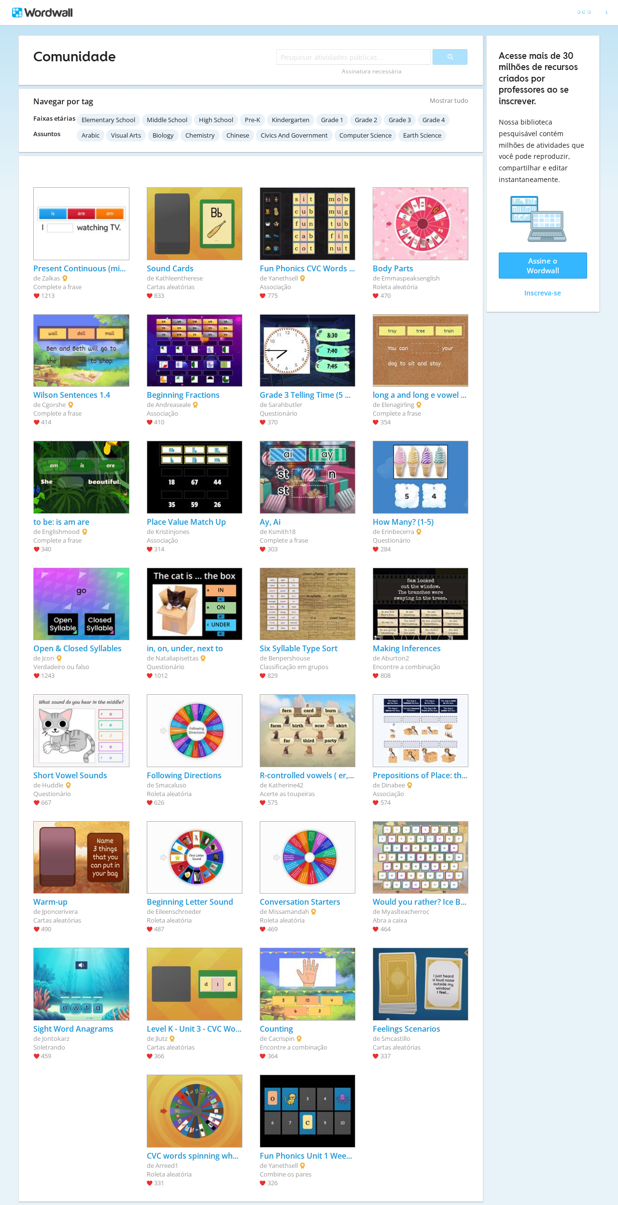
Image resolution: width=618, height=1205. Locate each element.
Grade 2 (366, 119)
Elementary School (108, 119)
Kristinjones (172, 531)
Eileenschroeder (178, 911)
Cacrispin (281, 1038)
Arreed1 (166, 1165)
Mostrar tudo (449, 100)
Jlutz (161, 1038)
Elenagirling (397, 404)
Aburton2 (395, 658)
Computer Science (365, 135)
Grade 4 (433, 119)
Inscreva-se (542, 292)
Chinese (237, 135)
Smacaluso (170, 785)
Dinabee (393, 785)
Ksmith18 (281, 531)
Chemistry (200, 135)
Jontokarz (56, 1038)
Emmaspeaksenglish (410, 278)
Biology (163, 135)
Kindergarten (290, 119)
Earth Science (422, 135)
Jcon (48, 658)
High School (216, 119)
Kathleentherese (179, 278)
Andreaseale (173, 404)
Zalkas (51, 278)
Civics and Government (294, 135)
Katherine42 (285, 785)
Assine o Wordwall (543, 265)
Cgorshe (54, 404)
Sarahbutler (285, 404)
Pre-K (252, 119)
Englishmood (61, 531)
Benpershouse (289, 658)
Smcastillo (395, 1038)
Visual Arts (126, 135)
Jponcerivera (60, 911)
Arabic (90, 135)
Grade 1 (332, 119)
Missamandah (288, 911)
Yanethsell (283, 278)
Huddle (52, 785)
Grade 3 (400, 119)
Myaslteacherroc (405, 911)
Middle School (167, 119)
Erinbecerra (397, 531)
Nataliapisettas (176, 658)
